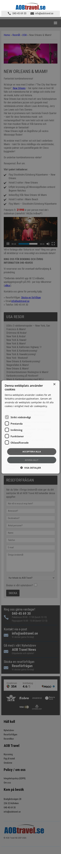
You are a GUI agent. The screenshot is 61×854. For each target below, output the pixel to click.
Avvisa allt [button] (31, 459)
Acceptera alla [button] (31, 451)
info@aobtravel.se (44, 13)
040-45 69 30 (19, 13)
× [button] (54, 384)
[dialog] (30, 427)
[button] (30, 467)
